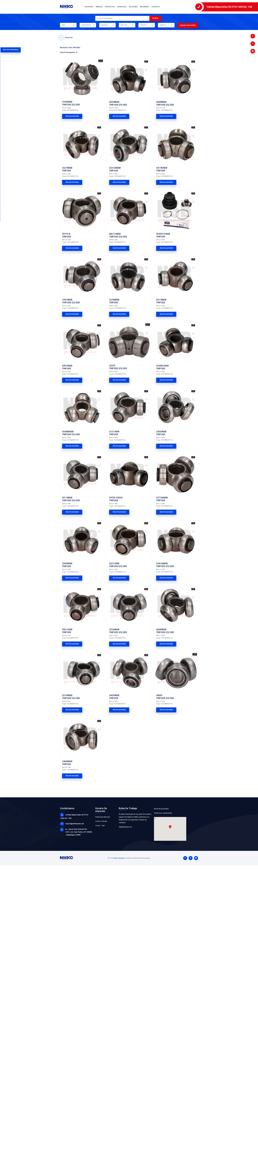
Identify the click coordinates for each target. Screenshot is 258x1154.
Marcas (99, 7)
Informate (144, 7)
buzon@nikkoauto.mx (75, 823)
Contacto (155, 7)
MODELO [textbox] (104, 25)
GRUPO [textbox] (143, 25)
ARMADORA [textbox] (86, 25)
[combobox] (68, 25)
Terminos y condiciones (163, 813)
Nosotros (89, 7)
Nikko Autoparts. (120, 858)
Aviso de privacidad (161, 809)
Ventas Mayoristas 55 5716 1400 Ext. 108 (229, 6)
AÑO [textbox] (63, 25)
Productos (110, 7)
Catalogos (121, 7)
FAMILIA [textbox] (163, 25)
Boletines (133, 7)
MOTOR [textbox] (124, 25)
